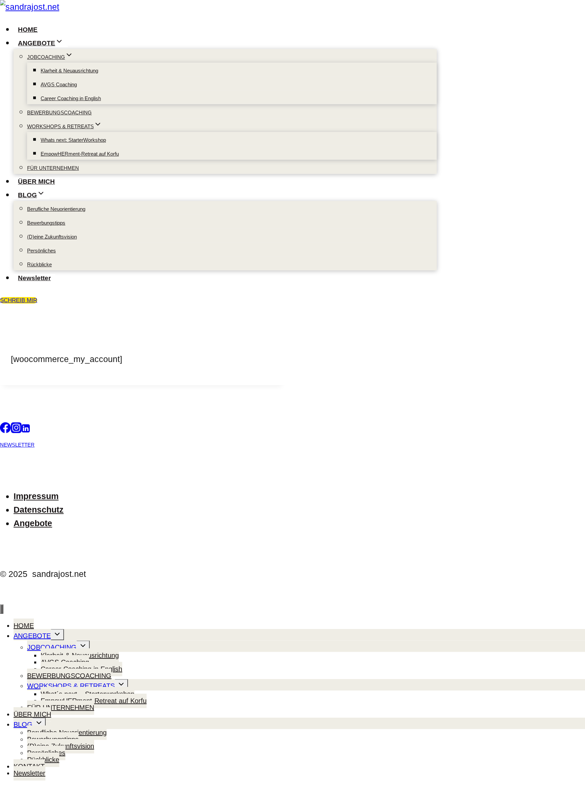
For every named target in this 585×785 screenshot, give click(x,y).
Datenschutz (39, 509)
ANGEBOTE (32, 636)
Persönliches (41, 250)
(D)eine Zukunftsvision (52, 237)
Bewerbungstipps (46, 223)
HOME (28, 29)
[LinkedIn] (26, 430)
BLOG (23, 724)
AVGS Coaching (59, 84)
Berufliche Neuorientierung (56, 209)
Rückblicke (39, 264)
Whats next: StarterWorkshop (73, 140)
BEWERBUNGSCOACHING (59, 112)
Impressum (36, 496)
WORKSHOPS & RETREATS (71, 686)
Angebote (33, 523)
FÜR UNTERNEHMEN (53, 168)
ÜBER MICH (36, 181)
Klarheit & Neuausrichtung (69, 70)
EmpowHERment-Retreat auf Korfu (80, 154)
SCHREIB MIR (18, 300)
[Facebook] (5, 430)
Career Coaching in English (71, 98)
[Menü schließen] (1, 609)
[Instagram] (16, 430)
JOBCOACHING (52, 647)
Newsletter (34, 278)
